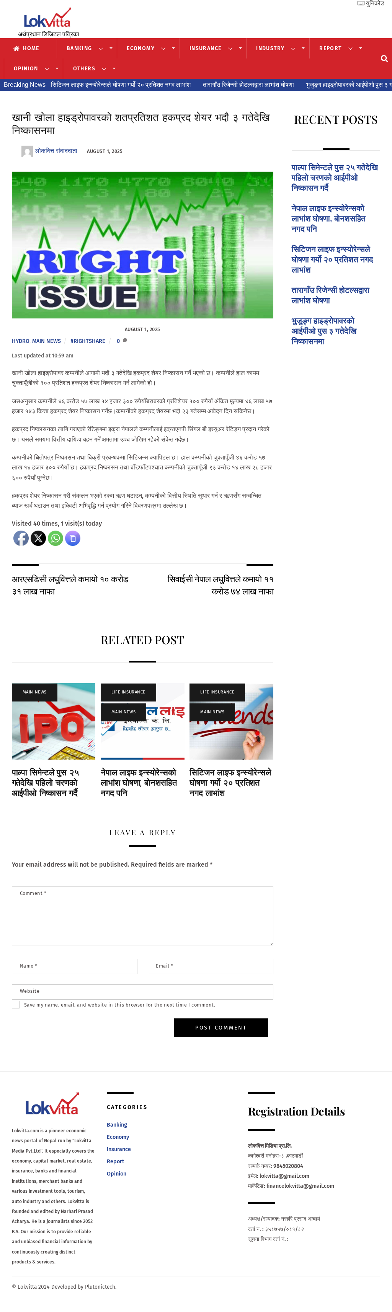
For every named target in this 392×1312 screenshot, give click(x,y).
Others (84, 68)
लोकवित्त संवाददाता (56, 150)
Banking (79, 48)
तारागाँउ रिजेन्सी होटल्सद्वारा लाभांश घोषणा (208, 84)
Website (30, 991)
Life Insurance (128, 692)
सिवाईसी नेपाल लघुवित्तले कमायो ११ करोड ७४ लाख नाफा (220, 585)
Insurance (205, 48)
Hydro (20, 341)
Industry (270, 48)
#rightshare (87, 341)
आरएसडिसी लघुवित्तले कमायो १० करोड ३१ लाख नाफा (70, 585)
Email (164, 966)
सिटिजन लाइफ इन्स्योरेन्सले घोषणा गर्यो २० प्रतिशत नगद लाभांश (80, 84)
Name (29, 966)
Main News (46, 341)
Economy (141, 48)
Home (30, 48)
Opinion (26, 68)
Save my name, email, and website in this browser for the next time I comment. (119, 1005)
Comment (33, 893)
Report (330, 48)
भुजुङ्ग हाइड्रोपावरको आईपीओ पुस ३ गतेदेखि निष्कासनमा (328, 84)
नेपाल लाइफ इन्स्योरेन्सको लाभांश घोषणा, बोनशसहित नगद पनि (139, 782)
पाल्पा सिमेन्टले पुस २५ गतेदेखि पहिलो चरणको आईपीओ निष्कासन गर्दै (45, 782)
